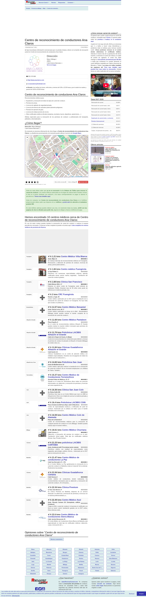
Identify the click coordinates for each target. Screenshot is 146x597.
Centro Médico (84, 47)
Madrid (49, 564)
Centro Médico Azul (71, 500)
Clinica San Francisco (71, 282)
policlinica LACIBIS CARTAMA (64, 443)
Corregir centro (83, 182)
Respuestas (61, 2)
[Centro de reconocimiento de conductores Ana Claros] (34, 63)
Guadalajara (48, 558)
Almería (81, 549)
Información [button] (16, 595)
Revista (53, 2)
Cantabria (113, 552)
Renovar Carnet (43, 2)
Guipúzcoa (65, 558)
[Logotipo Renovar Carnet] (40, 581)
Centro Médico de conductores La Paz (63, 458)
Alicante (65, 549)
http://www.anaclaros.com (36, 80)
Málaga (65, 564)
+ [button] (27, 137)
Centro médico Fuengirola (73, 269)
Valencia (113, 570)
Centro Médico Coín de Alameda (66, 416)
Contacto (70, 2)
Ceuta (49, 555)
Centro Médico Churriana (74, 430)
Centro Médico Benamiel (74, 307)
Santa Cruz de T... (97, 567)
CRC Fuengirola (66, 294)
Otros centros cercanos (60, 182)
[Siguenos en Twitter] (40, 589)
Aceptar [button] (141, 593)
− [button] (27, 140)
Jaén (33, 561)
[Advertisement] (56, 24)
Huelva (81, 558)
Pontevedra (65, 567)
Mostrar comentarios (57, 539)
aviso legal (99, 585)
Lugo (32, 564)
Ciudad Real (65, 555)
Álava (32, 549)
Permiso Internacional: (97, 121)
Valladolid (33, 573)
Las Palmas (81, 561)
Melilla (81, 564)
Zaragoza (81, 573)
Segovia (113, 567)
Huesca (97, 558)
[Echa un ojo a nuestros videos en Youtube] (43, 589)
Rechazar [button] (131, 593)
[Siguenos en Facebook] (36, 589)
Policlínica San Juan (72, 362)
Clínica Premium (70, 487)
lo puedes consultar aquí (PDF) (108, 136)
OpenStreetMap (79, 176)
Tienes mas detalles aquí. (42, 196)
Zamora (65, 573)
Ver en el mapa (51, 65)
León (97, 561)
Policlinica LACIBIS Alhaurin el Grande (64, 333)
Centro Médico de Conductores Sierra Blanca (63, 515)
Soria (48, 570)
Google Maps (77, 133)
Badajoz (33, 552)
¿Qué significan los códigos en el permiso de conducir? (112, 150)
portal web (66, 202)
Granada (32, 558)
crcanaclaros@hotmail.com (36, 84)
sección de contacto (104, 583)
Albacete (48, 549)
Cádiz (97, 552)
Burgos (65, 552)
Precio (108, 37)
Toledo (97, 570)
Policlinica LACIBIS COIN (73, 402)
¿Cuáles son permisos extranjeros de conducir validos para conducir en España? (112, 159)
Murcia (97, 564)
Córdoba (81, 555)
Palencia (48, 567)
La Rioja (65, 561)
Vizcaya (49, 573)
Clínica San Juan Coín (73, 390)
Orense (33, 567)
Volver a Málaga (72, 182)
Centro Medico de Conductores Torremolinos (63, 376)
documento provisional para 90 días (109, 59)
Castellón (33, 555)
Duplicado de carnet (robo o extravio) (102, 118)
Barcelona (49, 552)
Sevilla (33, 570)
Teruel (81, 570)
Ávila (113, 549)
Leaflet (72, 176)
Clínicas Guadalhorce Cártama (65, 473)
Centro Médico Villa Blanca (74, 256)
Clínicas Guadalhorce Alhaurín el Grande (65, 348)
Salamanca (81, 567)
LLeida (113, 561)
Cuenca (97, 555)
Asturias (97, 549)
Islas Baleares (113, 558)
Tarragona (65, 570)
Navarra (113, 564)
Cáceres (81, 552)
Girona (113, 555)
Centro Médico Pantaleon (74, 320)
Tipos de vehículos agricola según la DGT (113, 167)
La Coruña (49, 561)
